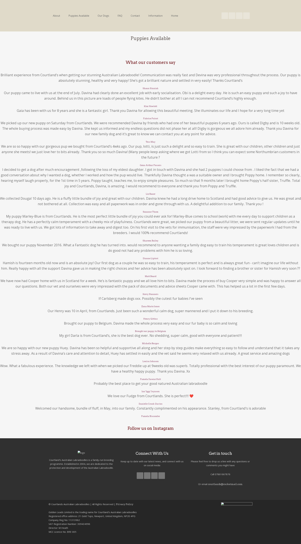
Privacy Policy (124, 504)
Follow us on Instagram (150, 428)
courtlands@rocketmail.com (225, 484)
